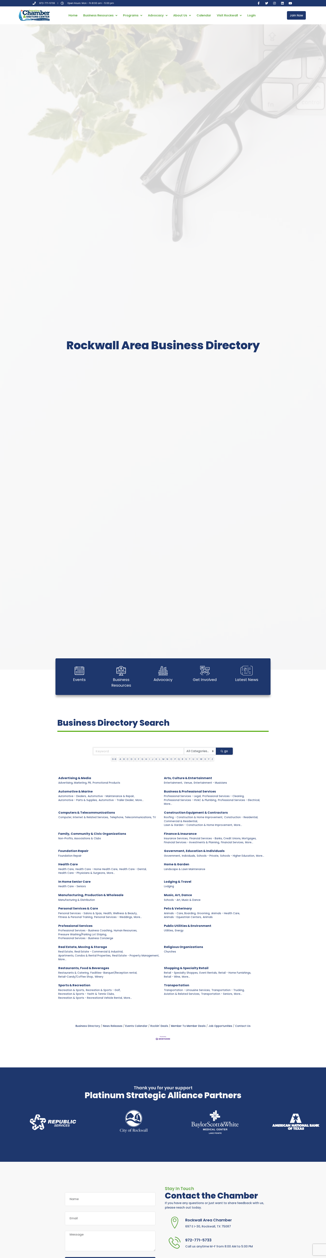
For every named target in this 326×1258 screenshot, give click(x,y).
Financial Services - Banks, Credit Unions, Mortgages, (222, 838)
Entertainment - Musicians (210, 783)
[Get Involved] (205, 670)
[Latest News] (246, 670)
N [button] (167, 759)
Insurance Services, (176, 838)
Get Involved (205, 679)
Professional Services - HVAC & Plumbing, (190, 800)
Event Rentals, (208, 973)
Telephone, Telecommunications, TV (133, 817)
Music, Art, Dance (178, 895)
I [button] (149, 759)
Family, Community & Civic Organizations (92, 834)
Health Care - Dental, (133, 869)
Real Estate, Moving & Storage (82, 947)
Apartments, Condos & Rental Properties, (84, 955)
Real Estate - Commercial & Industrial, (99, 951)
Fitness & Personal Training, (75, 917)
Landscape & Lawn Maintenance (184, 869)
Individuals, (189, 856)
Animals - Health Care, (225, 913)
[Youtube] (290, 3)
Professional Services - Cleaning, (223, 796)
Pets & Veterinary (178, 908)
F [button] (138, 759)
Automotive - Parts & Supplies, (78, 800)
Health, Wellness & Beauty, (120, 913)
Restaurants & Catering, (73, 973)
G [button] (142, 759)
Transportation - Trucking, (227, 990)
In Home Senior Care (74, 881)
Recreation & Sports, (71, 990)
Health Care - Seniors (72, 886)
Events (79, 679)
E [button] (135, 759)
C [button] (127, 759)
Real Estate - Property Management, (135, 955)
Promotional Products (106, 783)
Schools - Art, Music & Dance (182, 900)
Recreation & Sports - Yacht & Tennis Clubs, (86, 994)
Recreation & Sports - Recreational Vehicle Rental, (90, 998)
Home (73, 15)
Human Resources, (125, 930)
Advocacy (156, 15)
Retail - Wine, (172, 977)
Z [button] (212, 759)
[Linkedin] (282, 3)
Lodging (169, 886)
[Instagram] (274, 3)
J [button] (152, 759)
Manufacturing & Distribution (76, 900)
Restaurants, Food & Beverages (83, 968)
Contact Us (243, 1026)
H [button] (146, 759)
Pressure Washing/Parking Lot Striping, (82, 934)
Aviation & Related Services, (182, 994)
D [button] (131, 759)
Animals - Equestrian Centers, (183, 917)
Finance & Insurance (180, 834)
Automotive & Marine (75, 791)
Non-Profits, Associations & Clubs (79, 838)
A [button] (120, 759)
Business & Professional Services (190, 791)
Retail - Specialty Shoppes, (181, 973)
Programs (130, 15)
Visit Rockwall (227, 15)
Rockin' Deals (159, 1026)
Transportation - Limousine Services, (187, 990)
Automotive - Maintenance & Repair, (111, 796)
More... (139, 800)
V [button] (197, 759)
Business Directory (87, 1026)
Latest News (246, 679)
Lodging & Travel (177, 881)
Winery (99, 977)
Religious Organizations (183, 947)
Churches (170, 951)
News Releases (112, 1026)
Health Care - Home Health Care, (96, 869)
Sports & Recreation (74, 985)
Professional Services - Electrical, (239, 800)
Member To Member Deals (188, 1026)
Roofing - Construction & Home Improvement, (193, 817)
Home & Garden (176, 864)
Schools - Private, (208, 856)
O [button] (171, 759)
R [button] (182, 759)
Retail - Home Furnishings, (234, 973)
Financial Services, (232, 842)
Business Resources (98, 15)
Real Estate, (65, 951)
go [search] (226, 751)
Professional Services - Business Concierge (85, 938)
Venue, (188, 783)
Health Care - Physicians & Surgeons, (82, 873)
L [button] (159, 759)
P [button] (175, 759)
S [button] (186, 759)
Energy (179, 930)
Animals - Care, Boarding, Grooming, (187, 913)
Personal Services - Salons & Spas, (80, 913)
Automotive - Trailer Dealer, (116, 800)
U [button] (193, 759)
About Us (180, 15)
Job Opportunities (220, 1026)
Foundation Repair (73, 851)
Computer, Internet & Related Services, (83, 817)
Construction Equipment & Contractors (196, 812)
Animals (208, 917)
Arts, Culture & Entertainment (188, 778)
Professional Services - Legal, (182, 796)
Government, (172, 856)
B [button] (124, 759)
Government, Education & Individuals (194, 851)
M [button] (163, 759)
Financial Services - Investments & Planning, (192, 842)
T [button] (189, 759)
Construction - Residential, (241, 817)
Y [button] (208, 759)
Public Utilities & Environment (187, 926)
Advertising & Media (74, 778)
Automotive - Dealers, (72, 796)
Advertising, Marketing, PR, (74, 783)
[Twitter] (267, 3)
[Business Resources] (121, 670)
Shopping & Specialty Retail (186, 968)
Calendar (204, 15)
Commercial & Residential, (181, 821)
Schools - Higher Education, (237, 856)
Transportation (176, 985)
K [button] (156, 759)
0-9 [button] (114, 759)
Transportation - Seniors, (217, 994)
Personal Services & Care (78, 908)
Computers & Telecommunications (86, 812)
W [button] (201, 759)
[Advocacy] (163, 670)
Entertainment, (173, 783)
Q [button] (179, 759)
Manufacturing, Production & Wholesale (90, 895)
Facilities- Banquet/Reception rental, (113, 973)
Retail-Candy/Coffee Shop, (76, 977)
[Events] (79, 670)
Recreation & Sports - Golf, (103, 990)
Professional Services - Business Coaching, (85, 930)
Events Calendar (136, 1026)
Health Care (68, 864)
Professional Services (75, 926)
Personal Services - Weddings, (113, 917)
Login (251, 15)
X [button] (205, 759)
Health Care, (66, 869)
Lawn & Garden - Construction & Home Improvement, (198, 825)
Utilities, (169, 930)
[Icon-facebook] (259, 3)
